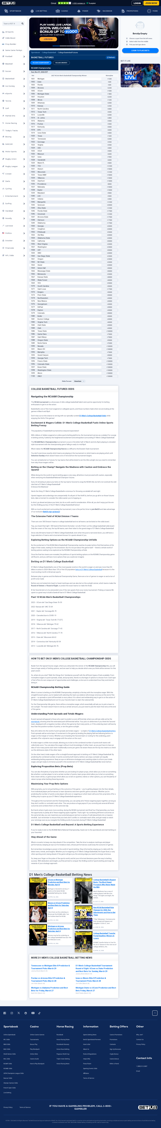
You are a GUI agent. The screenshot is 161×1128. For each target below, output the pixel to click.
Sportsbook (15, 11)
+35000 (109, 232)
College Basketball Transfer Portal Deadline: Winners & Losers (104, 935)
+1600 (109, 136)
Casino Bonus (114, 1059)
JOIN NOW (151, 3)
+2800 (109, 118)
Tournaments (34, 1039)
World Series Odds (10, 1054)
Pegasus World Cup (63, 1054)
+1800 (109, 94)
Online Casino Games (37, 1035)
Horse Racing (65, 1026)
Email (138, 1071)
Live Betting (41, 11)
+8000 (109, 184)
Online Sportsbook (9, 1035)
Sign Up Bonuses (115, 1049)
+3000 (109, 112)
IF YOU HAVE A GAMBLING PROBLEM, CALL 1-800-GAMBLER (80, 1107)
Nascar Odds (8, 1078)
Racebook (107, 11)
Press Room (87, 1064)
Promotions (132, 11)
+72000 (109, 343)
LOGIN (137, 3)
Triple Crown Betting (63, 1059)
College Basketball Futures (68, 52)
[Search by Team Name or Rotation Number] (23, 24)
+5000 (109, 151)
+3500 (109, 142)
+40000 (109, 277)
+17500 (109, 211)
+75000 (109, 334)
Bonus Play (33, 1044)
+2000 (109, 103)
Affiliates (86, 1073)
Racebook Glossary (63, 1044)
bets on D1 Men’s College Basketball (89, 569)
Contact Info (144, 1058)
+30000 (109, 241)
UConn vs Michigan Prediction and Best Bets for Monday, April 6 (59, 882)
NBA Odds (7, 1044)
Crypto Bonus (114, 1054)
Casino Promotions (116, 1035)
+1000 (109, 91)
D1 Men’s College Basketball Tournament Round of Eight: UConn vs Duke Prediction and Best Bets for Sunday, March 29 (94, 968)
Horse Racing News (63, 1064)
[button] (35, 33)
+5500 (109, 121)
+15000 (109, 181)
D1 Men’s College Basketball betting (102, 731)
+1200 (109, 79)
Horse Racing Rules (63, 1039)
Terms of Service (88, 1078)
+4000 (109, 109)
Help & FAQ (86, 1059)
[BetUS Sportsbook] (8, 3)
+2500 (109, 106)
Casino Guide (34, 1059)
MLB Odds (7, 1049)
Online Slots (34, 1054)
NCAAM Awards (61, 63)
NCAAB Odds (8, 1068)
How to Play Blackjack (37, 1064)
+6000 (109, 130)
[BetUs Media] (5, 1013)
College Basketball (49, 52)
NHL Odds (7, 1059)
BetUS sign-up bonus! (51, 512)
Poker (85, 11)
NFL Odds (7, 1039)
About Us (86, 1049)
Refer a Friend (114, 1064)
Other (140, 1026)
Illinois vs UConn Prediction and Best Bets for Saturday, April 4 (59, 905)
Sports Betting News (89, 1035)
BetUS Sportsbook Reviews (92, 1039)
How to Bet (86, 1044)
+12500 (109, 166)
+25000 (109, 247)
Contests (113, 1044)
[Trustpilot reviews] (73, 3)
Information (90, 1026)
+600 (109, 82)
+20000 (109, 205)
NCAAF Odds (8, 1064)
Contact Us (140, 1039)
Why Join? (139, 1035)
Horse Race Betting (63, 1049)
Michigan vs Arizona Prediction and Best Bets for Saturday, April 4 (59, 928)
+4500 (109, 199)
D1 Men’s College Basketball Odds (92, 416)
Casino (64, 11)
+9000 (109, 193)
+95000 (109, 340)
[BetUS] (139, 1107)
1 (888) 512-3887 (141, 1066)
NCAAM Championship (41, 63)
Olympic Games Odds (11, 1083)
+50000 (109, 268)
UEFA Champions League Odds (14, 1073)
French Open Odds (10, 1088)
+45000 (109, 298)
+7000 (109, 157)
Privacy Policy (140, 1044)
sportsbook (35, 722)
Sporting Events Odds (90, 1068)
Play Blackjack (34, 1049)
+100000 (109, 331)
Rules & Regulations (89, 1054)
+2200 (109, 88)
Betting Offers (119, 1026)
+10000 (109, 169)
